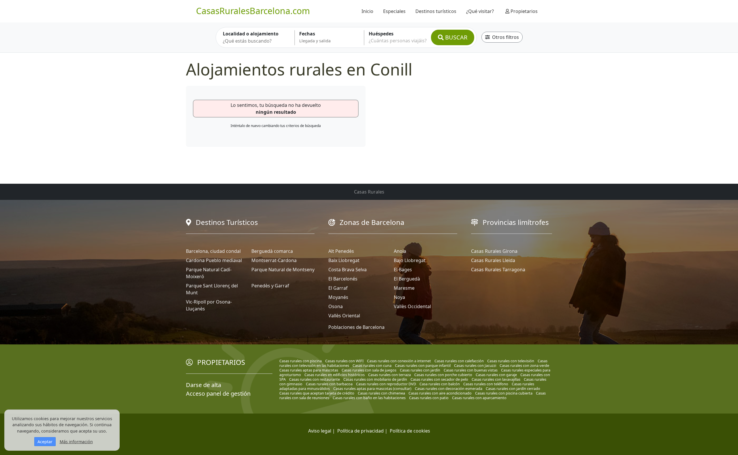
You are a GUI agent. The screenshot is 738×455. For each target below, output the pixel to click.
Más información (76, 441)
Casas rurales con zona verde (524, 365)
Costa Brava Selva (347, 269)
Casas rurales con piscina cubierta (503, 393)
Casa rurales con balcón (439, 383)
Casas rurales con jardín (420, 370)
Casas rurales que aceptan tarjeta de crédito (316, 393)
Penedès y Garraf (270, 286)
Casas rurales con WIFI (344, 360)
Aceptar (44, 441)
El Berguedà (407, 279)
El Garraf (338, 288)
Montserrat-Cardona (274, 260)
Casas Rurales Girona (494, 251)
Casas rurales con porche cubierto (443, 374)
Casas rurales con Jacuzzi (475, 365)
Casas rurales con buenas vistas (471, 370)
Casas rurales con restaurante (314, 379)
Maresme (404, 288)
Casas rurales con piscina (300, 360)
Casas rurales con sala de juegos (369, 370)
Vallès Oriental (344, 315)
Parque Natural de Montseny (283, 269)
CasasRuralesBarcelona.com (253, 11)
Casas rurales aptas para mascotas (308, 370)
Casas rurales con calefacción (459, 360)
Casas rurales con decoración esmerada (448, 388)
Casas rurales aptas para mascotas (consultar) (372, 388)
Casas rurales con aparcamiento (479, 397)
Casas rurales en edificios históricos (334, 374)
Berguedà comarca (272, 251)
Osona (335, 306)
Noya (399, 297)
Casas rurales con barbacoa (329, 383)
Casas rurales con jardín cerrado (513, 388)
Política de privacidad (360, 431)
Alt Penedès (341, 251)
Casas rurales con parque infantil (423, 365)
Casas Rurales (369, 192)
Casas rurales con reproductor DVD (386, 383)
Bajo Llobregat (410, 260)
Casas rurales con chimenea (381, 393)
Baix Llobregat (343, 260)
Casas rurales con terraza (389, 374)
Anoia (400, 251)
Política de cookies (410, 431)
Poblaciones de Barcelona (356, 327)
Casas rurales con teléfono (485, 383)
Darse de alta (203, 385)
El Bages (403, 269)
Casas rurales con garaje (496, 374)
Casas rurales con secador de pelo (439, 379)
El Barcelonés (342, 279)
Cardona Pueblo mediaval (214, 260)
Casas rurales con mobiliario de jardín (375, 379)
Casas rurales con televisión (510, 360)
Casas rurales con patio (429, 397)
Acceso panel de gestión (218, 393)
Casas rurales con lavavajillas (496, 379)
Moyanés (338, 297)
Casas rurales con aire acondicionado (440, 393)
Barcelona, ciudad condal (213, 251)
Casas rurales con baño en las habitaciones (369, 397)
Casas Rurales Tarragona (498, 269)
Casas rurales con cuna (372, 365)
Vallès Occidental (412, 306)
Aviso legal (319, 431)
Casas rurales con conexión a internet (399, 360)
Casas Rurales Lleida (493, 260)
